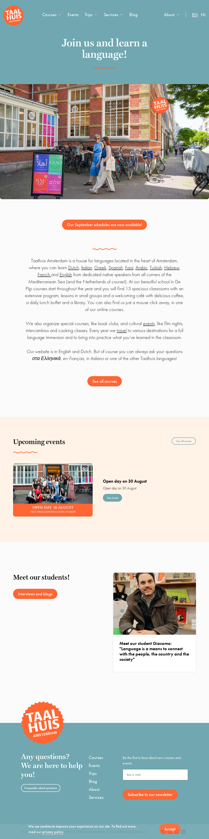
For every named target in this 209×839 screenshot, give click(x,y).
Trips (89, 15)
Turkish (156, 267)
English (66, 274)
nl (203, 15)
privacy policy (52, 831)
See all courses (104, 381)
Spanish (116, 267)
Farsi (129, 267)
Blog (133, 15)
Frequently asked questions (40, 788)
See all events (183, 441)
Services (111, 15)
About (169, 15)
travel (122, 330)
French (44, 274)
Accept (170, 829)
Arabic (142, 267)
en (195, 15)
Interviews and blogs (35, 594)
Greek (100, 267)
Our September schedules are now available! (104, 224)
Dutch (73, 267)
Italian (86, 267)
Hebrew (171, 267)
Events (73, 15)
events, (149, 323)
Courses (49, 15)
